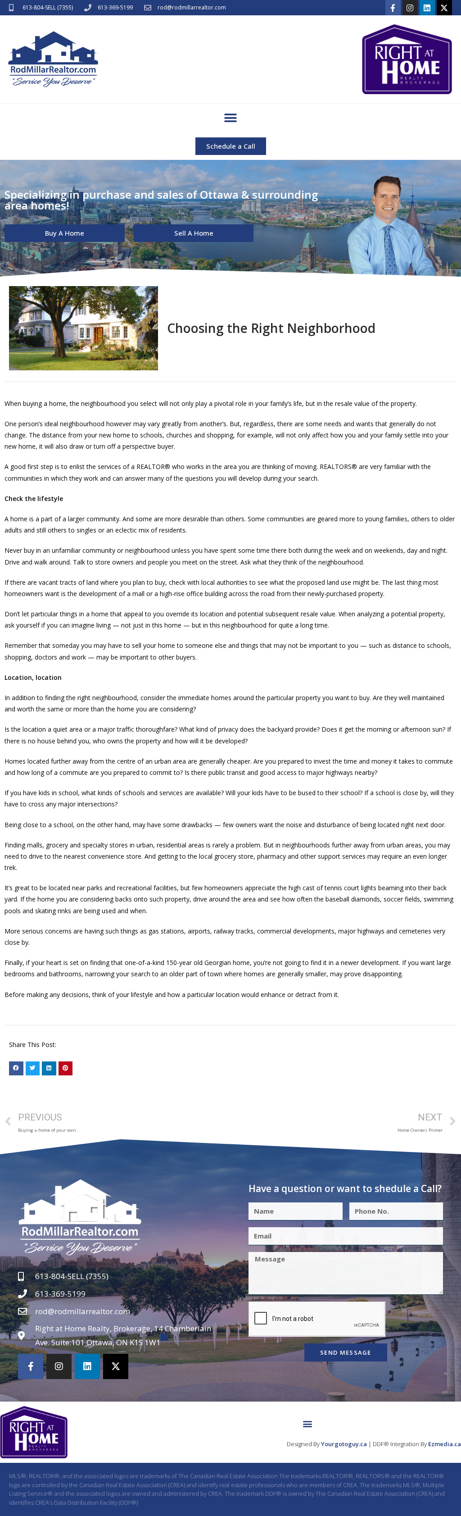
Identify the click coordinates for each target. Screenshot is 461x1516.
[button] (231, 118)
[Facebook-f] (393, 7)
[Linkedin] (427, 7)
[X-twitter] (444, 7)
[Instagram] (410, 7)
